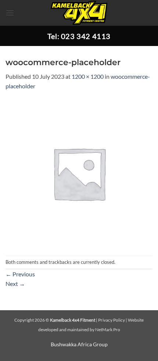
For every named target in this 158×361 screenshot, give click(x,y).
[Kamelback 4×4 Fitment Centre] (79, 13)
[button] (10, 13)
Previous (20, 273)
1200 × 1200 (88, 76)
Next (15, 283)
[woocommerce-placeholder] (79, 172)
